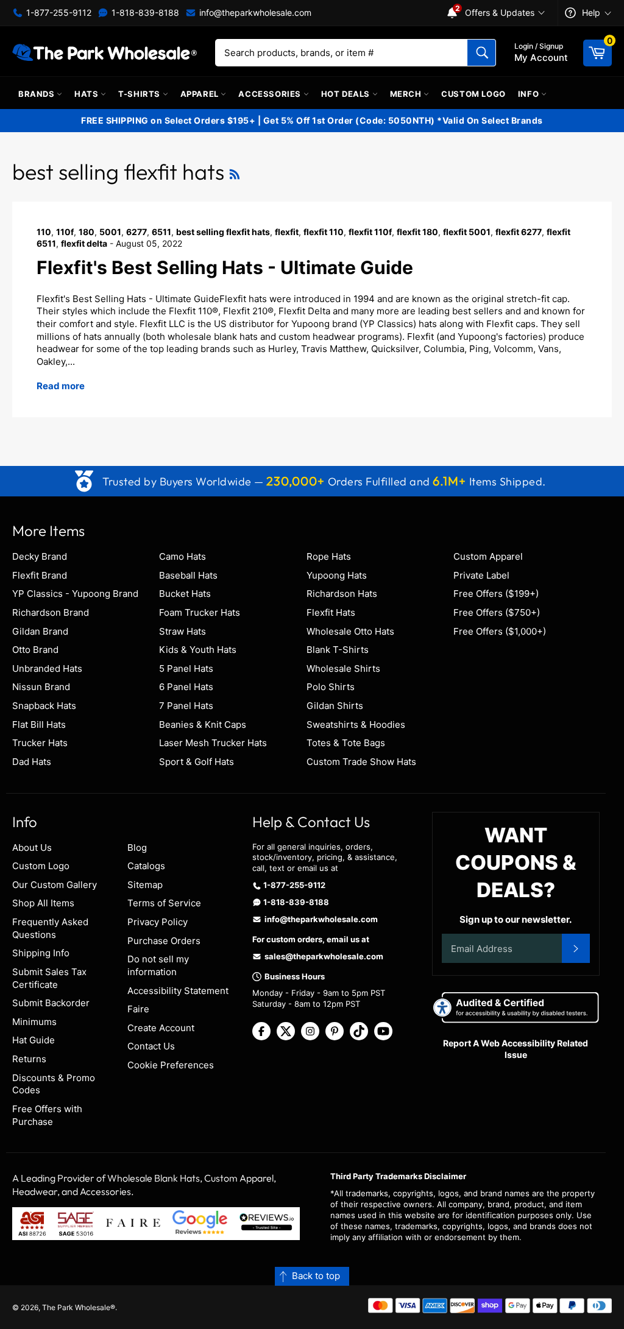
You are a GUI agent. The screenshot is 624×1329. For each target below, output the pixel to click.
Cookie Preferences (170, 1065)
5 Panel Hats (186, 668)
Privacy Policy (157, 922)
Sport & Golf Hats (196, 761)
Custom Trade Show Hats (361, 761)
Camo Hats (182, 556)
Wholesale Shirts (343, 668)
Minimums (34, 1022)
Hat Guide (33, 1040)
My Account (541, 52)
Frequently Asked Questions (50, 928)
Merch (407, 94)
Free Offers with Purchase (47, 1115)
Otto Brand (35, 649)
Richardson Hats (342, 593)
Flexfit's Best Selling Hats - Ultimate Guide (225, 267)
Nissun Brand (41, 687)
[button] (312, 1276)
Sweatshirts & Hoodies (356, 724)
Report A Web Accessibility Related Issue (515, 1049)
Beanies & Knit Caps (202, 724)
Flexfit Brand (39, 575)
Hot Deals (346, 94)
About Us (32, 847)
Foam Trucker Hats (199, 612)
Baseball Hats (188, 575)
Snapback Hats (44, 705)
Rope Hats (329, 556)
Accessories (270, 94)
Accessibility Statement (178, 990)
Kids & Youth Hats (197, 649)
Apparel (200, 94)
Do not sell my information (158, 965)
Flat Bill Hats (39, 724)
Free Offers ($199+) (496, 593)
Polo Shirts (331, 687)
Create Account (160, 1028)
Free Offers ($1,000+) (499, 631)
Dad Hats (31, 761)
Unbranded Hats (47, 668)
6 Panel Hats (186, 687)
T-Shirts (140, 94)
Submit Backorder (51, 1003)
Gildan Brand (40, 631)
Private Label (481, 575)
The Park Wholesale (76, 1307)
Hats (87, 94)
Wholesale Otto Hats (350, 631)
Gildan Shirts (335, 705)
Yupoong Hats (337, 575)
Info (529, 94)
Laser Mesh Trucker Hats (213, 743)
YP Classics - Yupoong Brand (75, 593)
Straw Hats (182, 631)
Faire (138, 1009)
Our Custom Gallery (54, 884)
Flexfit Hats (331, 612)
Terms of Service (164, 903)
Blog (137, 847)
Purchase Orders (163, 941)
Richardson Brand (50, 612)
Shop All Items (43, 903)
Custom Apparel (488, 556)
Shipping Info (40, 953)
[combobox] (355, 52)
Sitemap (145, 884)
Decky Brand (39, 556)
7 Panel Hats (186, 705)
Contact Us (151, 1046)
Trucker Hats (40, 743)
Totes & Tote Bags (346, 743)
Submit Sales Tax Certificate (49, 978)
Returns (29, 1059)
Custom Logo (473, 94)
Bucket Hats (185, 593)
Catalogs (146, 866)
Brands (37, 94)
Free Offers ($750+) (496, 612)
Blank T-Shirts (338, 649)
